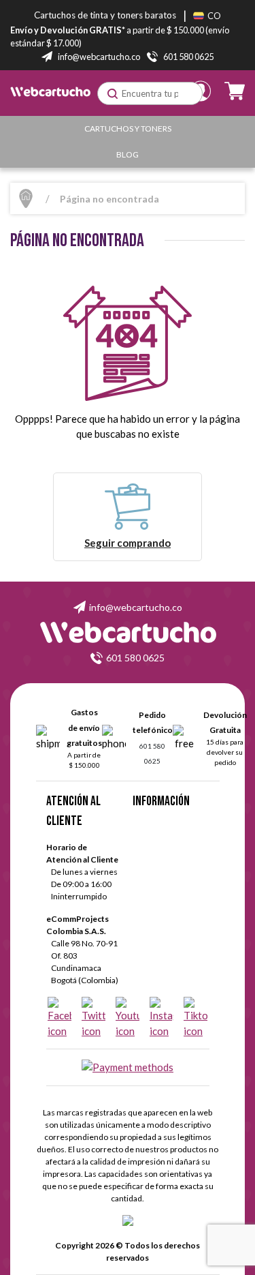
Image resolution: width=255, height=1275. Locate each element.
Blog (127, 154)
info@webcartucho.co (135, 607)
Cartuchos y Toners (127, 128)
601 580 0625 (135, 657)
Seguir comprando (127, 543)
